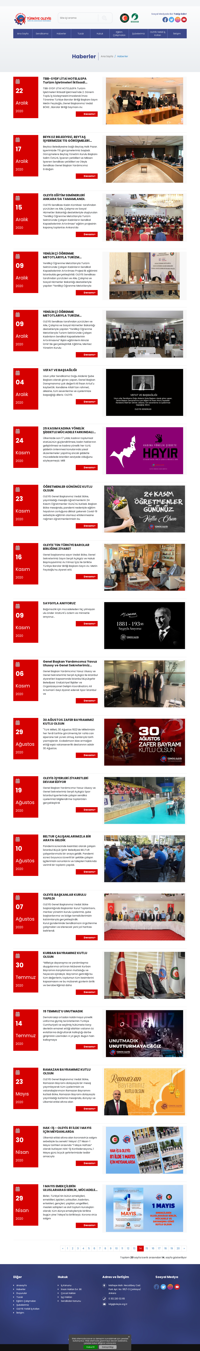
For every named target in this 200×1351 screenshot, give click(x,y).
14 (140, 1248)
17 (159, 1248)
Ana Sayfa (22, 33)
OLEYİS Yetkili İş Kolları (157, 33)
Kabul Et (91, 1347)
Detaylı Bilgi (107, 1347)
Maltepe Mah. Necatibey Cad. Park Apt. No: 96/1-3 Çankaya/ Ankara (125, 1289)
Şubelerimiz (138, 33)
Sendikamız (42, 33)
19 (172, 1248)
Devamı (89, 114)
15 (147, 1248)
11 (122, 1248)
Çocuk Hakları (68, 1293)
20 (178, 1248)
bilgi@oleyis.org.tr (118, 1304)
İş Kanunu (66, 1285)
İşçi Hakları (66, 1297)
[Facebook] (165, 19)
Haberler (61, 33)
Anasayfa (21, 1285)
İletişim (177, 33)
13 (134, 1248)
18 (165, 1248)
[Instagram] (177, 19)
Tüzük (81, 33)
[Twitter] (171, 19)
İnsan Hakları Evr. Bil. (71, 1289)
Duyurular (21, 1293)
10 (116, 1248)
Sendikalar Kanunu (71, 1301)
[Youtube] (184, 19)
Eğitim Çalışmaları (119, 33)
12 (128, 1248)
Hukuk (100, 33)
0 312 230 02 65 (117, 1298)
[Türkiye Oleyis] (33, 19)
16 (153, 1248)
